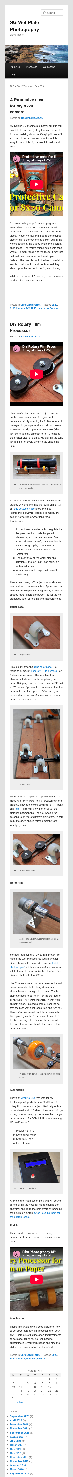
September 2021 (19, 1432)
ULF (33, 308)
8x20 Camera (17, 308)
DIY (28, 308)
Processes (31, 66)
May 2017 (15, 1453)
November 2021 (19, 1428)
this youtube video (24, 508)
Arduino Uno (28, 1098)
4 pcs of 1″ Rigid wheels (44, 671)
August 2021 (17, 1436)
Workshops (49, 66)
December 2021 (19, 1424)
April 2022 (16, 1420)
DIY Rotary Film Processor (25, 327)
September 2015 (19, 1473)
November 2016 (19, 1461)
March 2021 (17, 1445)
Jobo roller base (43, 667)
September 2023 (19, 1416)
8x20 (54, 304)
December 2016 (19, 1457)
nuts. (18, 808)
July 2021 (15, 1441)
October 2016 (18, 1465)
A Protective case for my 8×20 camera (27, 106)
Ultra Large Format (30, 304)
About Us (15, 66)
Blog (13, 74)
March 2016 (17, 1469)
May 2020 (15, 1449)
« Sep (20, 1402)
